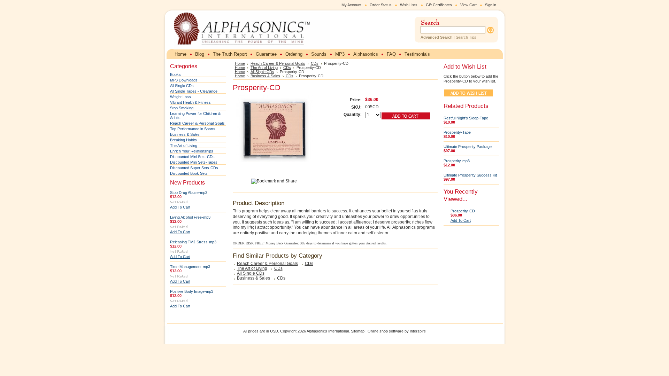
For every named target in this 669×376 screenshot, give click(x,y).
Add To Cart (180, 207)
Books (175, 74)
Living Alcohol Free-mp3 (190, 217)
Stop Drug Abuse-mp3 (188, 192)
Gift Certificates (439, 5)
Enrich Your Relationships (191, 151)
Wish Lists (408, 5)
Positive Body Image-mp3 (191, 291)
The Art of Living (183, 145)
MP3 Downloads (184, 80)
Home (240, 63)
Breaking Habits (183, 140)
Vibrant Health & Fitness (190, 102)
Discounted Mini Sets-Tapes (193, 162)
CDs (314, 63)
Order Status (381, 5)
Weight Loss (180, 97)
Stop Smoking (181, 108)
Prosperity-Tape (457, 132)
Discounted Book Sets (189, 173)
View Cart (468, 5)
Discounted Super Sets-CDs (194, 168)
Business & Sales (185, 134)
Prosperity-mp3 (457, 161)
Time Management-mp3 (190, 267)
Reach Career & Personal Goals (197, 123)
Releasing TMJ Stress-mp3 (193, 242)
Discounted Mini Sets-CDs (192, 157)
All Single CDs (182, 86)
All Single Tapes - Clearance (193, 91)
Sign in (490, 5)
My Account (351, 5)
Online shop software (385, 331)
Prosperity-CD (463, 211)
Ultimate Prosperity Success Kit (470, 175)
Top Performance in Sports (192, 129)
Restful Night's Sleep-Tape (466, 118)
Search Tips (466, 37)
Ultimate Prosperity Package (468, 146)
